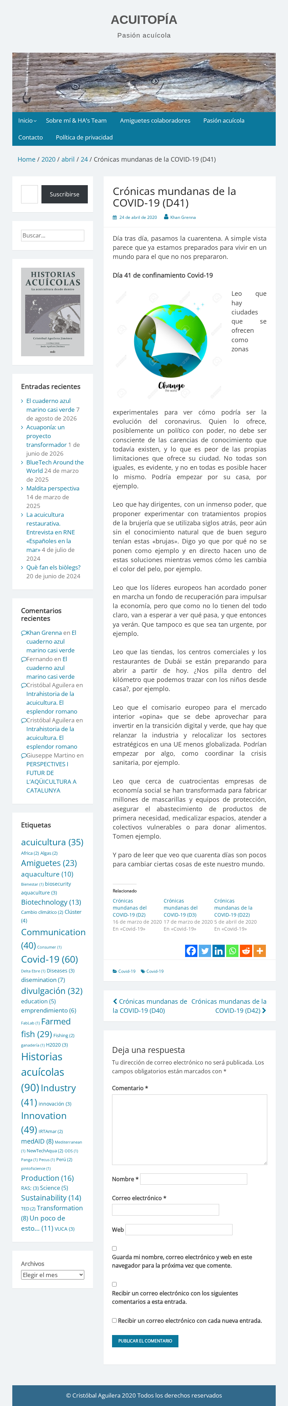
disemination (43, 979)
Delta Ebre (33, 971)
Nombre (125, 1179)
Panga (29, 1159)
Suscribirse (64, 194)
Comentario (130, 1088)
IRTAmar (51, 1131)
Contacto (30, 137)
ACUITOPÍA (144, 19)
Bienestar (32, 884)
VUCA (64, 1228)
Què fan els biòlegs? (53, 567)
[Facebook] (191, 951)
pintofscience (36, 1168)
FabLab (30, 1023)
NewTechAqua (45, 1150)
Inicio (25, 120)
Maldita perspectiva (52, 488)
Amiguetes (49, 863)
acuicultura (52, 842)
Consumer (49, 947)
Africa (30, 853)
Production (47, 1178)
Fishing (63, 1035)
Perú (64, 1159)
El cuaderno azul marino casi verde (50, 405)
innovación (55, 1103)
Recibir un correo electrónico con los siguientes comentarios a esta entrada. (175, 1297)
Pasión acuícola (223, 120)
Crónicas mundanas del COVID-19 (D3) (181, 907)
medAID (37, 1141)
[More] (260, 951)
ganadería (33, 1045)
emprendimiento (48, 1010)
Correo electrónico (139, 1198)
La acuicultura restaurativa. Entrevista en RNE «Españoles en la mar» (50, 532)
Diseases (60, 970)
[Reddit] (246, 951)
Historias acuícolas (42, 1071)
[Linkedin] (218, 951)
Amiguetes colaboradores (155, 120)
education (38, 1001)
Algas (49, 853)
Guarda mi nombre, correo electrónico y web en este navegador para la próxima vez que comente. (182, 1261)
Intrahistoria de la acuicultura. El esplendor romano (51, 702)
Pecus (47, 1159)
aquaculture (47, 874)
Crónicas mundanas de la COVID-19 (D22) (233, 907)
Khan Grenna (183, 217)
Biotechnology (51, 902)
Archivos (32, 1263)
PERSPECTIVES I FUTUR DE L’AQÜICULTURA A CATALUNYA (51, 777)
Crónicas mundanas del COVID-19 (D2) (130, 907)
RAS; (30, 1188)
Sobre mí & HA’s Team (76, 120)
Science (54, 1188)
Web (118, 1229)
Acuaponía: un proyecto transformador (46, 436)
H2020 (57, 1044)
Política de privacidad (84, 137)
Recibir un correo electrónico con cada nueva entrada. (190, 1320)
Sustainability (51, 1198)
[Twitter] (205, 951)
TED (28, 1208)
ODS (71, 1150)
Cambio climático (42, 912)
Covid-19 (127, 971)
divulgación (52, 990)
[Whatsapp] (232, 951)
